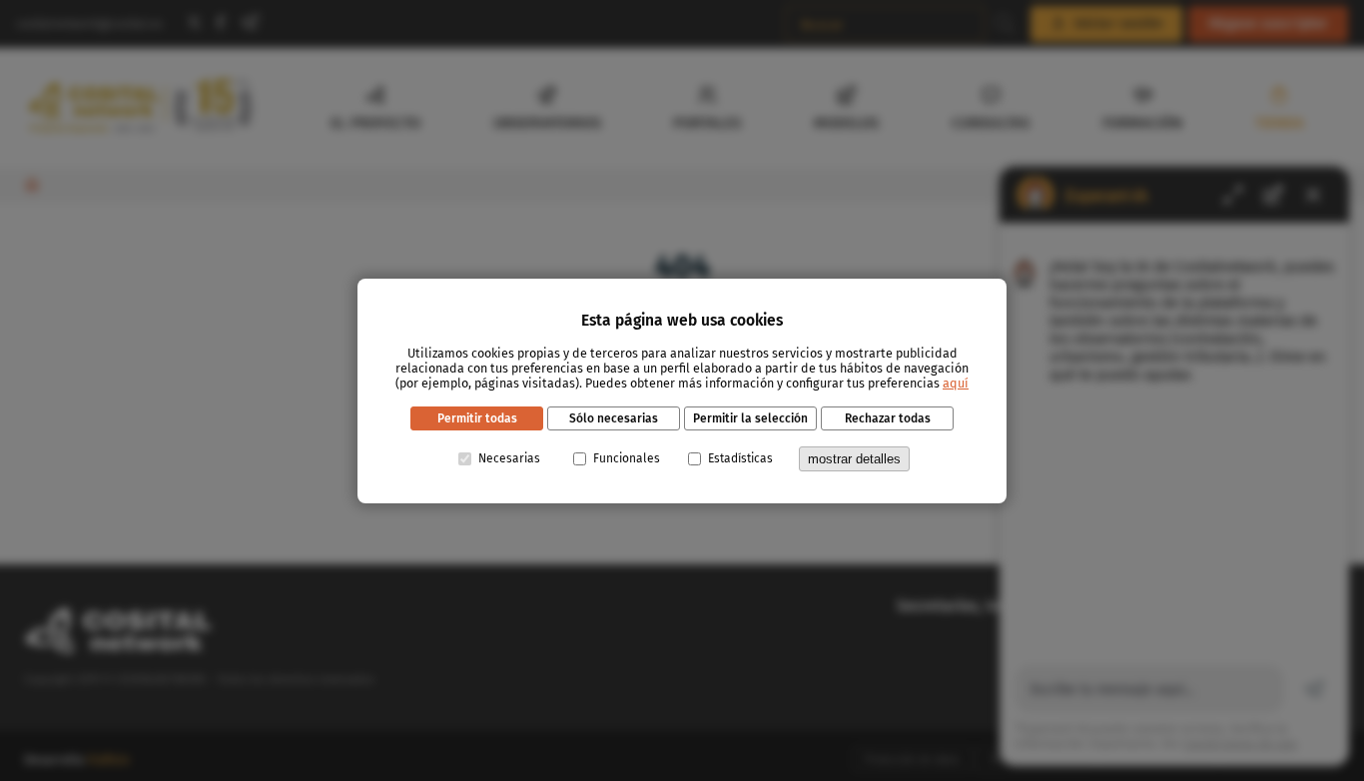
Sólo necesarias (613, 418)
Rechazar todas (888, 418)
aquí (956, 383)
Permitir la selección (750, 418)
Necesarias (509, 458)
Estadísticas (740, 458)
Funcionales (626, 458)
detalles (854, 458)
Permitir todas (477, 418)
